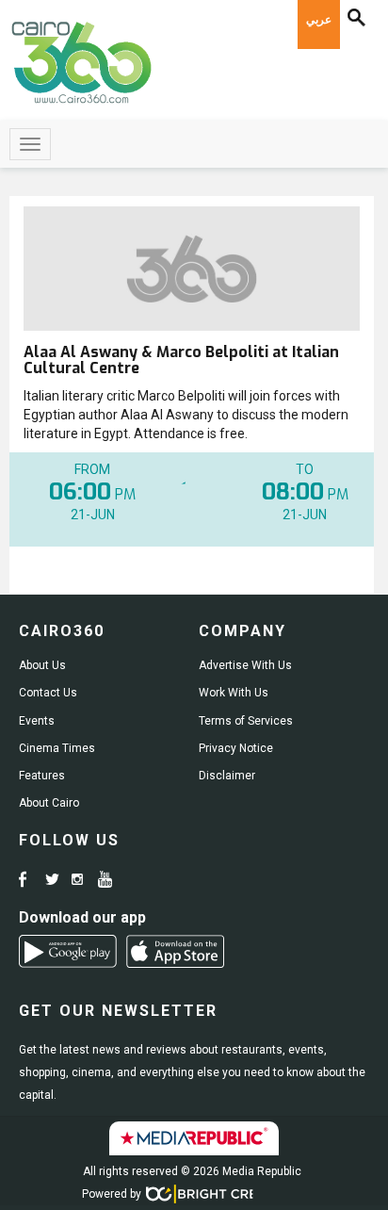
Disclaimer (227, 775)
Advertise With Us (245, 665)
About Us (42, 665)
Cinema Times (57, 748)
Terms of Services (246, 721)
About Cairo (49, 802)
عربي (318, 19)
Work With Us (233, 692)
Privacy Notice (236, 748)
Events (37, 721)
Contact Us (48, 692)
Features (42, 775)
